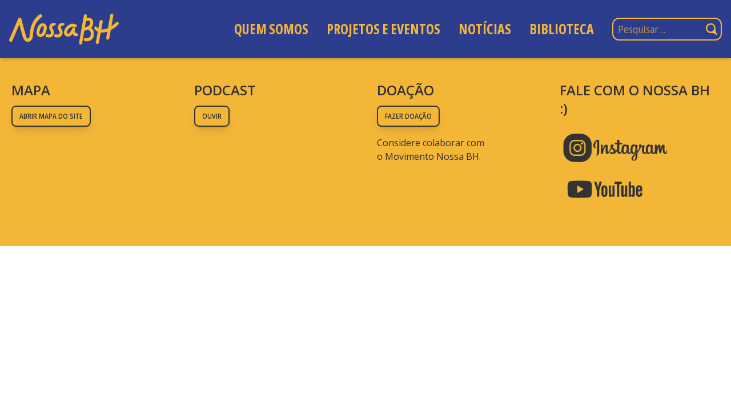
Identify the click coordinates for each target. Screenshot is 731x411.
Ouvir (212, 116)
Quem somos (271, 28)
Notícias (485, 28)
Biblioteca (561, 28)
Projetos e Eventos (383, 28)
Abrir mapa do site (51, 116)
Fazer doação (408, 116)
